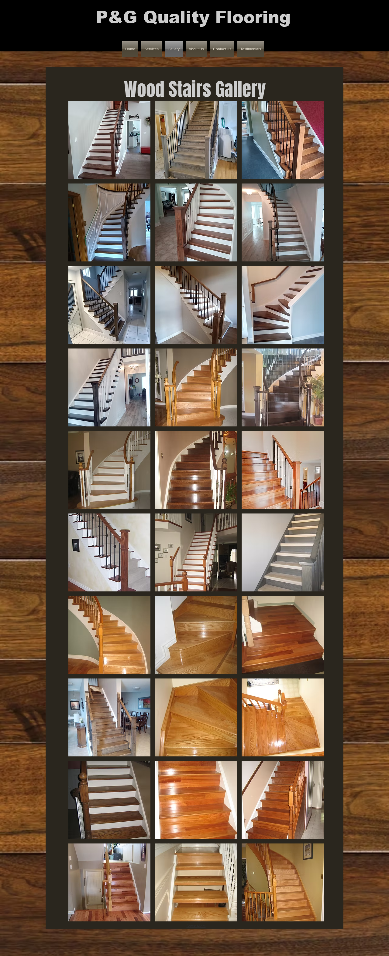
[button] (109, 140)
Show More (196, 926)
